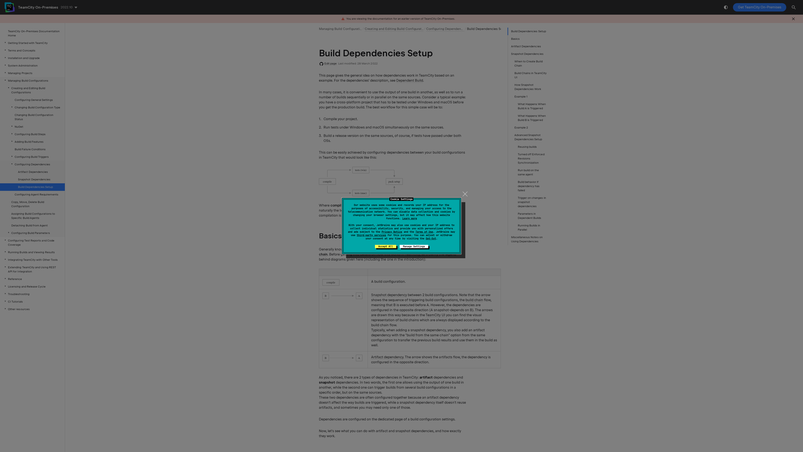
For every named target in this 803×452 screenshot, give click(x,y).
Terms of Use (424, 232)
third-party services (371, 235)
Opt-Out (431, 238)
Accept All (385, 246)
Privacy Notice (392, 232)
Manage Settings (414, 246)
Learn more (409, 218)
